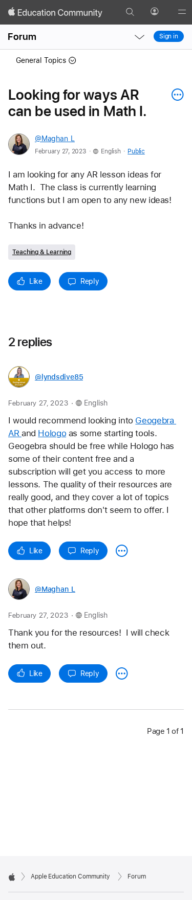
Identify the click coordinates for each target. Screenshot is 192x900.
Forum (22, 36)
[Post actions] (175, 94)
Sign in (168, 36)
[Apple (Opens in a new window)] (11, 877)
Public (135, 151)
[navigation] (139, 37)
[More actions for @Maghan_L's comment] (122, 673)
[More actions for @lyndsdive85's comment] (122, 551)
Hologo (52, 433)
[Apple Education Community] (55, 12)
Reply (89, 281)
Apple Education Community (70, 876)
